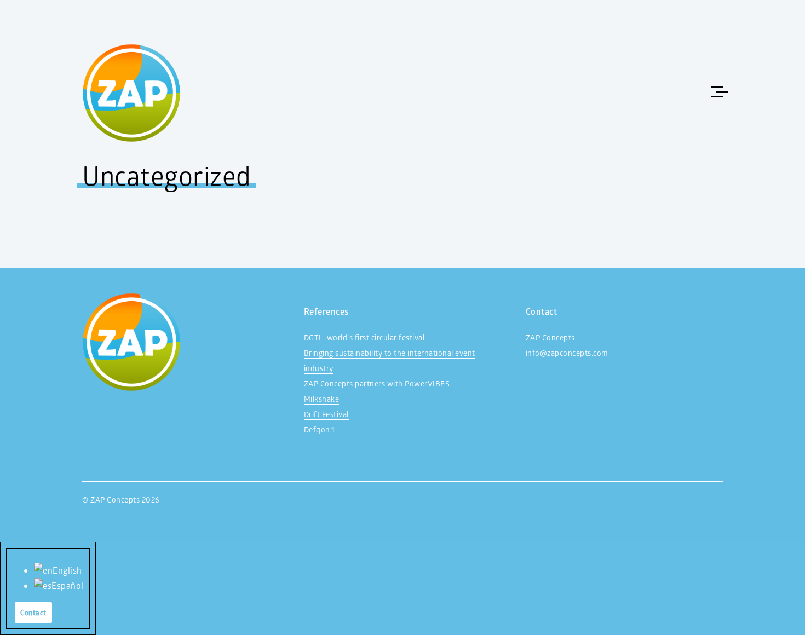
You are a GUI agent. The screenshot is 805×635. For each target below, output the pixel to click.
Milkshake (322, 399)
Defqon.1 (319, 429)
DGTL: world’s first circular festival (364, 337)
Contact (33, 612)
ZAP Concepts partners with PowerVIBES (377, 383)
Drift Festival (326, 414)
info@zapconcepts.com (567, 353)
